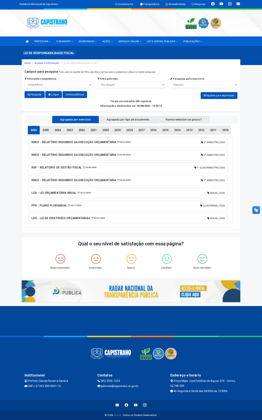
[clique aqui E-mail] (117, 405)
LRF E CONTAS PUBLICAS (161, 41)
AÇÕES (106, 41)
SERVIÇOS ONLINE (129, 41)
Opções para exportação (220, 95)
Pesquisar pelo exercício (188, 78)
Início (28, 63)
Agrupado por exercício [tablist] (75, 119)
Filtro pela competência (41, 78)
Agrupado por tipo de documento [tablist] (128, 119)
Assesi (117, 415)
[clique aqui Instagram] (145, 405)
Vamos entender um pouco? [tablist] (184, 119)
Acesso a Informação (47, 63)
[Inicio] (27, 41)
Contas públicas (75, 94)
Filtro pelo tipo (108, 78)
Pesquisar (36, 94)
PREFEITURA (41, 41)
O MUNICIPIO (63, 41)
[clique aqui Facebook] (126, 405)
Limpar (54, 94)
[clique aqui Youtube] (135, 405)
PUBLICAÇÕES (191, 41)
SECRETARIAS (87, 41)
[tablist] (34, 130)
